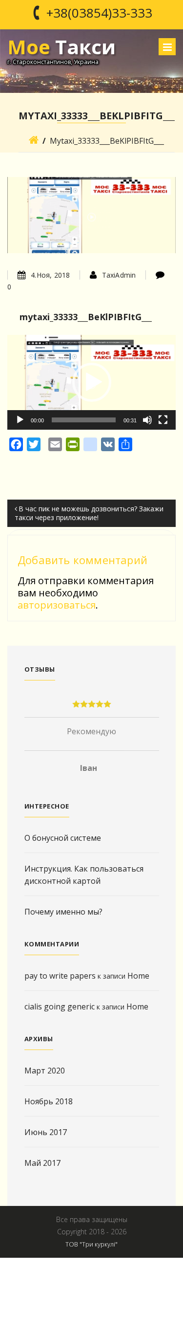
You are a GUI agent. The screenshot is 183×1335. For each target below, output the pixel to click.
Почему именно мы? (63, 911)
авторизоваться (57, 605)
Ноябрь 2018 (48, 1101)
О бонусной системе (62, 837)
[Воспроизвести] (20, 420)
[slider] (84, 419)
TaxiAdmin (119, 275)
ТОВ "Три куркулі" (91, 1244)
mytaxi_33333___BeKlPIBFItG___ (86, 317)
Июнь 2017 (45, 1132)
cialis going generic (59, 1006)
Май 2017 (42, 1163)
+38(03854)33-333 (99, 13)
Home (138, 975)
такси (61, 46)
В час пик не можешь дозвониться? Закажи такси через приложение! (89, 513)
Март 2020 (44, 1070)
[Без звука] (147, 420)
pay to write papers (60, 975)
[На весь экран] (163, 420)
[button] (91, 382)
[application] (91, 382)
